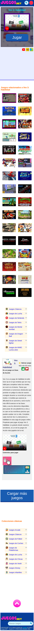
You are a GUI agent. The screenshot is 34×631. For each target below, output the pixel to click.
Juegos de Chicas (16, 559)
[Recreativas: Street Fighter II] (25, 177)
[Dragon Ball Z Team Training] (9, 203)
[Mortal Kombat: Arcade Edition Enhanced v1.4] (9, 267)
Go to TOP (17, 603)
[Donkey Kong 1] (25, 99)
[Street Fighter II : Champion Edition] (25, 138)
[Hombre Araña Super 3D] (9, 177)
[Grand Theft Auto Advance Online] (9, 190)
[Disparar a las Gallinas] (25, 267)
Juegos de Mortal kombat (15, 328)
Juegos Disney (14, 568)
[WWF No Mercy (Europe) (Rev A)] (25, 242)
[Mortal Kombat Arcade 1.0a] (9, 216)
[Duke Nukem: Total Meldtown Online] (25, 293)
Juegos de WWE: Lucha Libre (15, 348)
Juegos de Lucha (15, 314)
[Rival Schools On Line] (25, 255)
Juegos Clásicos (15, 309)
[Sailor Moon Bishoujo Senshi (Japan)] (25, 164)
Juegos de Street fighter (15, 342)
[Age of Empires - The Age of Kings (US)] (9, 255)
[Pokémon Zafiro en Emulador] (9, 112)
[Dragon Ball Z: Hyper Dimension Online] (25, 280)
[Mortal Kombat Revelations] (9, 242)
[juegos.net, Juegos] (11, 2)
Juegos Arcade (14, 530)
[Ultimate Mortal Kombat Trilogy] (9, 151)
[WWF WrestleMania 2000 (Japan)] (9, 293)
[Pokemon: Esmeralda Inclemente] (9, 138)
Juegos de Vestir (15, 564)
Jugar (17, 37)
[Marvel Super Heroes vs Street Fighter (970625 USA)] (9, 164)
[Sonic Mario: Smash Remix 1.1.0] (25, 190)
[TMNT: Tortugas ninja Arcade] (25, 203)
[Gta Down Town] (9, 229)
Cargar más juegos (17, 495)
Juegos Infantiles (15, 572)
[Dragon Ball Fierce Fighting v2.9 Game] (25, 229)
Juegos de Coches (16, 543)
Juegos (25, 627)
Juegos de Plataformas (13, 549)
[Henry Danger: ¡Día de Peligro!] (9, 280)
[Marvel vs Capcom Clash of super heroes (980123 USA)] (25, 125)
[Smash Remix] (25, 112)
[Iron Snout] (25, 216)
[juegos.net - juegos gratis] (11, 618)
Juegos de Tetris (15, 322)
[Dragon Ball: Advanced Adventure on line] (25, 151)
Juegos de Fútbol (15, 539)
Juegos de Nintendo (16, 318)
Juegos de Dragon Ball (16, 335)
